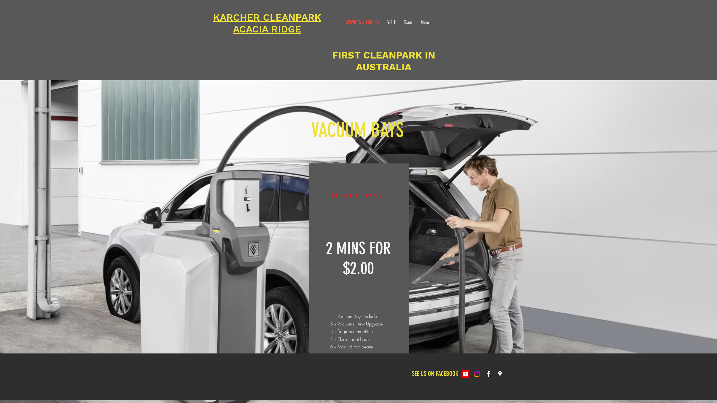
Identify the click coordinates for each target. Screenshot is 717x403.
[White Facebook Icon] (488, 374)
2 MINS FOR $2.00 (358, 258)
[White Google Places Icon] (500, 374)
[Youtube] (465, 374)
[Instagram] (477, 374)
